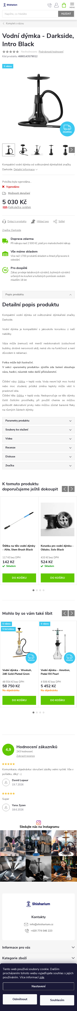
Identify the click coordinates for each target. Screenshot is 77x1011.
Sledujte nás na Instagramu (39, 827)
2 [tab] (37, 590)
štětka (21, 381)
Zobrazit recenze (25, 756)
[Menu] (72, 5)
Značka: (11, 230)
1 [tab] (33, 590)
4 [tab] (43, 590)
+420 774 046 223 (41, 930)
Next (72, 489)
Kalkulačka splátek (19, 207)
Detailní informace (24, 169)
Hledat (66, 14)
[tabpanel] (19, 541)
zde (41, 977)
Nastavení (38, 986)
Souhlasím (57, 1000)
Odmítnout (20, 999)
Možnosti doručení (19, 193)
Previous (65, 489)
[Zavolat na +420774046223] (49, 5)
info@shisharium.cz (41, 924)
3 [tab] (40, 590)
